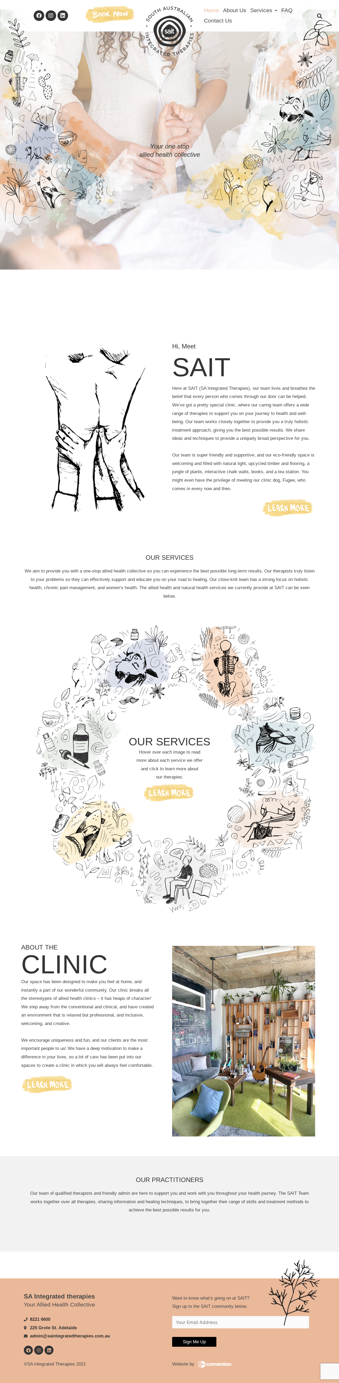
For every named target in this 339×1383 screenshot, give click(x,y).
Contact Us (218, 20)
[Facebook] (39, 15)
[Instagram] (51, 15)
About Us (234, 10)
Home (211, 10)
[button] (263, 10)
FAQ (286, 10)
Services (261, 10)
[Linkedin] (62, 15)
